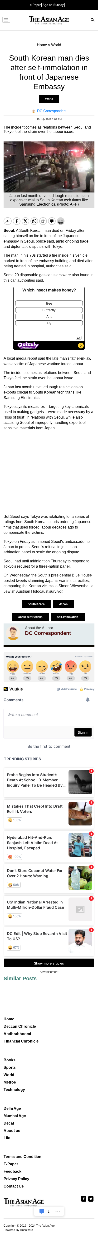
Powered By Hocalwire (18, 1230)
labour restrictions (30, 617)
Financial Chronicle (21, 1041)
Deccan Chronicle (20, 1026)
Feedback (12, 1171)
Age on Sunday (53, 5)
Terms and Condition (22, 1157)
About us (12, 1131)
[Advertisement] (49, 472)
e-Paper (35, 5)
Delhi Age (12, 1108)
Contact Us (14, 1186)
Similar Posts (20, 978)
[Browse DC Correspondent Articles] (13, 633)
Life (7, 1138)
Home (9, 1019)
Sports (10, 1067)
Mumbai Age (15, 1116)
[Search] (93, 20)
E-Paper (11, 1164)
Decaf (9, 1123)
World (49, 99)
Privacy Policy (16, 1179)
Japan (63, 604)
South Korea (36, 604)
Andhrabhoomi (17, 1034)
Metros (10, 1082)
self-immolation (68, 617)
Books (9, 1060)
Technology (14, 1090)
